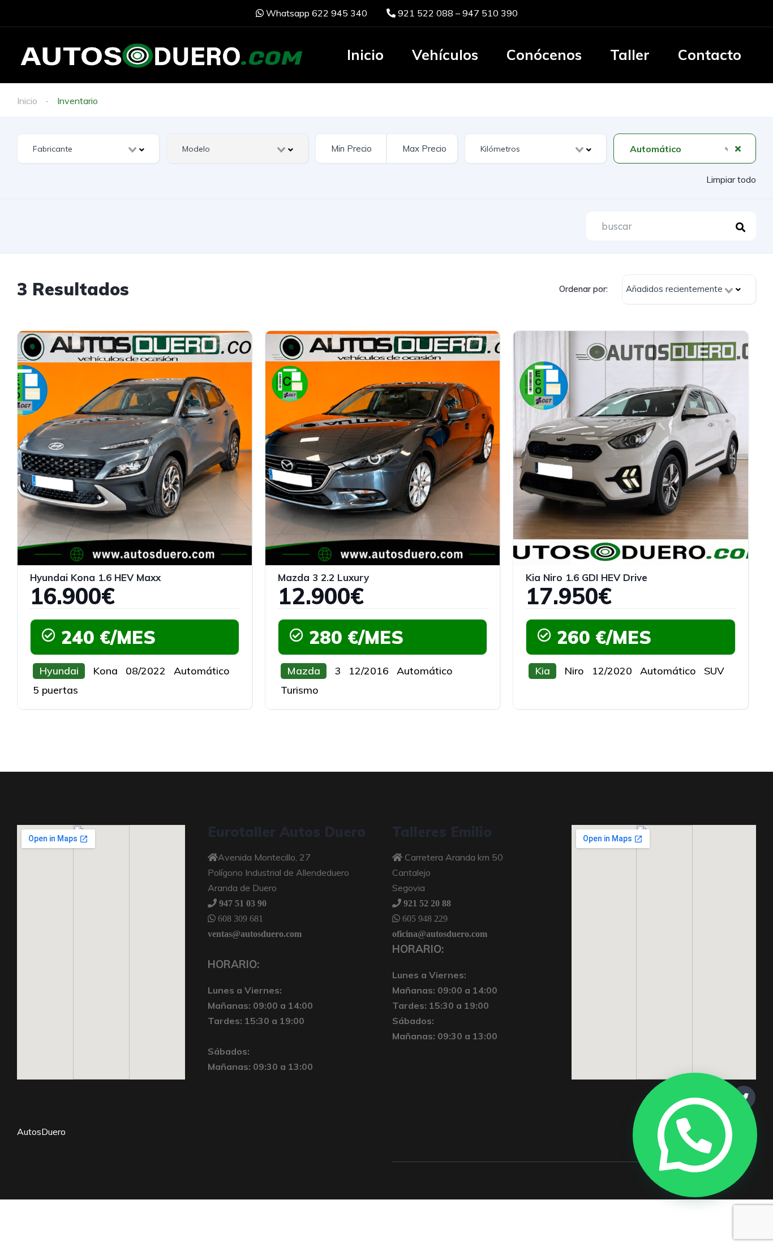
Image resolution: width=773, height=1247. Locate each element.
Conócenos (544, 54)
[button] (695, 1135)
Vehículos (445, 54)
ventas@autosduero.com (255, 933)
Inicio (365, 54)
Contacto (709, 54)
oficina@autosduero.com (439, 933)
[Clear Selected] (738, 148)
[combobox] (88, 149)
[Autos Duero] (161, 56)
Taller (630, 54)
